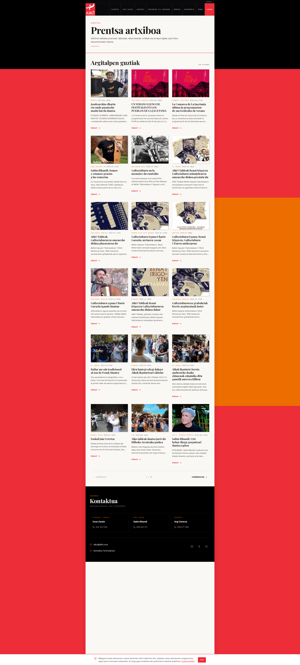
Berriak (177, 9)
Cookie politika (188, 661)
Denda (200, 9)
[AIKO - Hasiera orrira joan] (90, 9)
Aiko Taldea (128, 9)
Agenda (209, 9)
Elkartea (115, 9)
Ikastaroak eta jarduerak (159, 9)
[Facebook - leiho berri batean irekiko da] (200, 547)
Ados (202, 660)
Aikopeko (140, 9)
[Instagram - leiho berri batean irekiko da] (193, 547)
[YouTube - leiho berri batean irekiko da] (207, 547)
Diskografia (189, 9)
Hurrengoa (198, 477)
